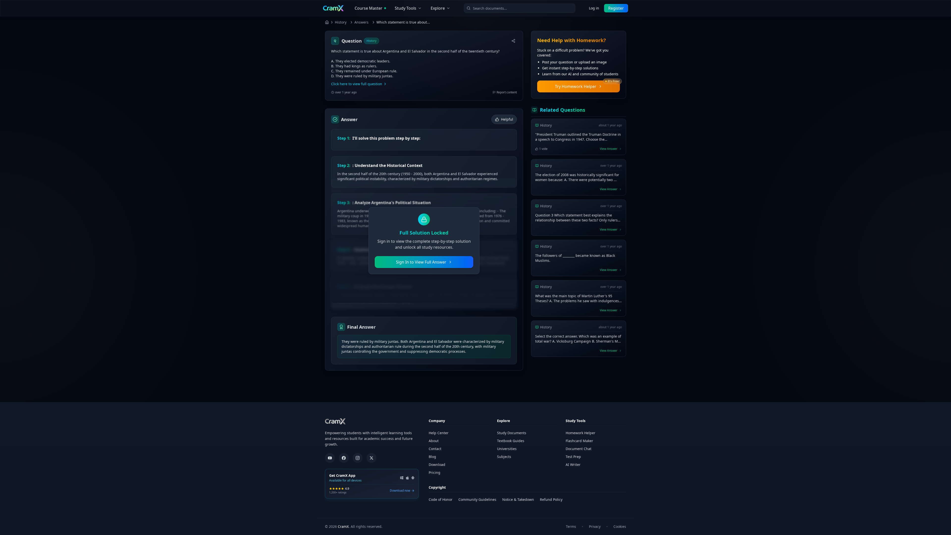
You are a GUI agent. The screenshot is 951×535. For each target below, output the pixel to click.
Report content (507, 92)
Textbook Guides (510, 440)
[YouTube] (330, 458)
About (434, 440)
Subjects (504, 456)
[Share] (513, 40)
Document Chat (578, 448)
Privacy (595, 526)
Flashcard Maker (579, 440)
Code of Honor (440, 499)
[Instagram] (358, 458)
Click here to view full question (356, 83)
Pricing (434, 472)
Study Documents (511, 432)
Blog (432, 456)
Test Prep (573, 456)
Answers (361, 22)
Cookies (619, 526)
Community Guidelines (477, 499)
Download (437, 464)
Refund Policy (551, 499)
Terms (571, 526)
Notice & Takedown (518, 499)
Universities (507, 448)
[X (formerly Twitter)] (371, 458)
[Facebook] (344, 458)
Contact (435, 448)
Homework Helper (580, 432)
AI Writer (573, 464)
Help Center (439, 432)
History (340, 22)
